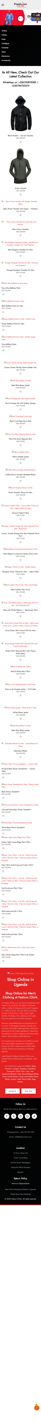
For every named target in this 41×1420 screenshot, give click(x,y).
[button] (3, 5)
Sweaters (23, 1068)
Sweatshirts (31, 1068)
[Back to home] (20, 5)
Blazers (7, 1079)
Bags (34, 1079)
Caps (27, 1071)
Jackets (13, 1079)
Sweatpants (11, 1071)
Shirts (34, 1066)
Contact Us (12, 1091)
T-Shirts (28, 1066)
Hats (32, 1071)
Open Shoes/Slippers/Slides (27, 1074)
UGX (33, 19)
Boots (4, 1076)
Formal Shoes (12, 1076)
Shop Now (28, 1091)
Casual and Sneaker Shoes (28, 1076)
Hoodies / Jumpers (12, 1068)
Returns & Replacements (20, 1183)
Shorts (24, 1079)
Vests (19, 1079)
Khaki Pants (20, 1071)
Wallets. (20, 1081)
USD (33, 14)
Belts (29, 1079)
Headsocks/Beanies (9, 1074)
